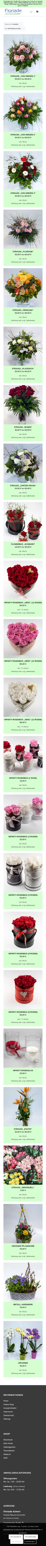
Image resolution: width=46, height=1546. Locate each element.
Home (5, 1401)
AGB (5, 1458)
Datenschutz (8, 1415)
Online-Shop (8, 1404)
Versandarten (9, 1451)
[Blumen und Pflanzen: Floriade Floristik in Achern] (19, 11)
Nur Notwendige (30, 1537)
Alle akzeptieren (15, 1537)
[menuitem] (31, 11)
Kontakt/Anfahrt (9, 1408)
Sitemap (6, 1419)
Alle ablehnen (16, 1541)
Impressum (8, 1412)
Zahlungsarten (9, 1447)
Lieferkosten (30, 86)
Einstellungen (30, 1541)
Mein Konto (8, 1443)
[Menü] (31, 11)
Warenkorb (8, 1440)
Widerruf (7, 1454)
